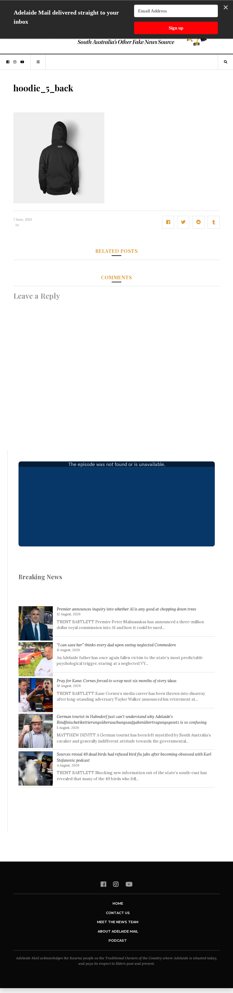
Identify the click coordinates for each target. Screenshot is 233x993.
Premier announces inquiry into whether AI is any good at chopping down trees (126, 609)
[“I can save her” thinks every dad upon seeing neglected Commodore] (36, 659)
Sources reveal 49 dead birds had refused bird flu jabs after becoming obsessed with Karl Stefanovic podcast (134, 757)
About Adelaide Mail (118, 931)
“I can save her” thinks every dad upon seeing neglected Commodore (116, 645)
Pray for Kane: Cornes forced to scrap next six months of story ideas (117, 680)
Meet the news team (117, 922)
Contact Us (118, 913)
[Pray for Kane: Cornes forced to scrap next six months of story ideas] (36, 695)
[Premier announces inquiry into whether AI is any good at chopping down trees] (36, 623)
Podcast (118, 940)
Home (118, 903)
